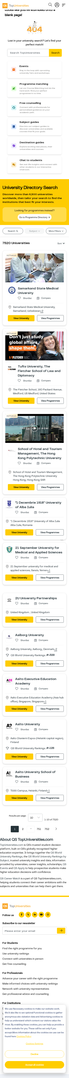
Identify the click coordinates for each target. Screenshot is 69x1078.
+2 (41, 311)
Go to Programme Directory (33, 217)
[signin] (57, 4)
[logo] (15, 4)
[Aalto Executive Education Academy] (9, 680)
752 (47, 829)
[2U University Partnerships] (9, 600)
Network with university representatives (25, 988)
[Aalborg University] (9, 636)
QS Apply (19, 868)
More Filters (55, 231)
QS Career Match (10, 878)
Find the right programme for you (22, 948)
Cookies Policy (24, 1036)
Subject (33, 231)
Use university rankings (15, 953)
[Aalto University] (9, 725)
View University (21, 318)
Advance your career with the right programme (30, 978)
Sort (59, 243)
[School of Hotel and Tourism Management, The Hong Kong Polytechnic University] (12, 450)
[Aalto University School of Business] (9, 773)
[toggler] (63, 4)
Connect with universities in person (22, 958)
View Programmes (50, 318)
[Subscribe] (61, 931)
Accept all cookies (34, 1064)
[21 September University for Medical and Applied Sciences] (9, 549)
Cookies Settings (34, 1043)
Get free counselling (14, 964)
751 (39, 829)
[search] (50, 5)
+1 (48, 570)
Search (55, 52)
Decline (34, 1054)
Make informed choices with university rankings (30, 983)
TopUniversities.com (11, 845)
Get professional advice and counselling (25, 994)
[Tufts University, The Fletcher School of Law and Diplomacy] (12, 368)
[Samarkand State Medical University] (12, 290)
